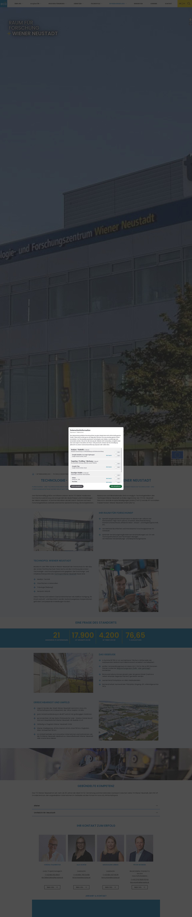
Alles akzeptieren (115, 486)
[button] (116, 452)
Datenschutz (80, 432)
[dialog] (96, 458)
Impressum (73, 432)
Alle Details (109, 455)
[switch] (117, 452)
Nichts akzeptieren (77, 486)
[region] (96, 465)
